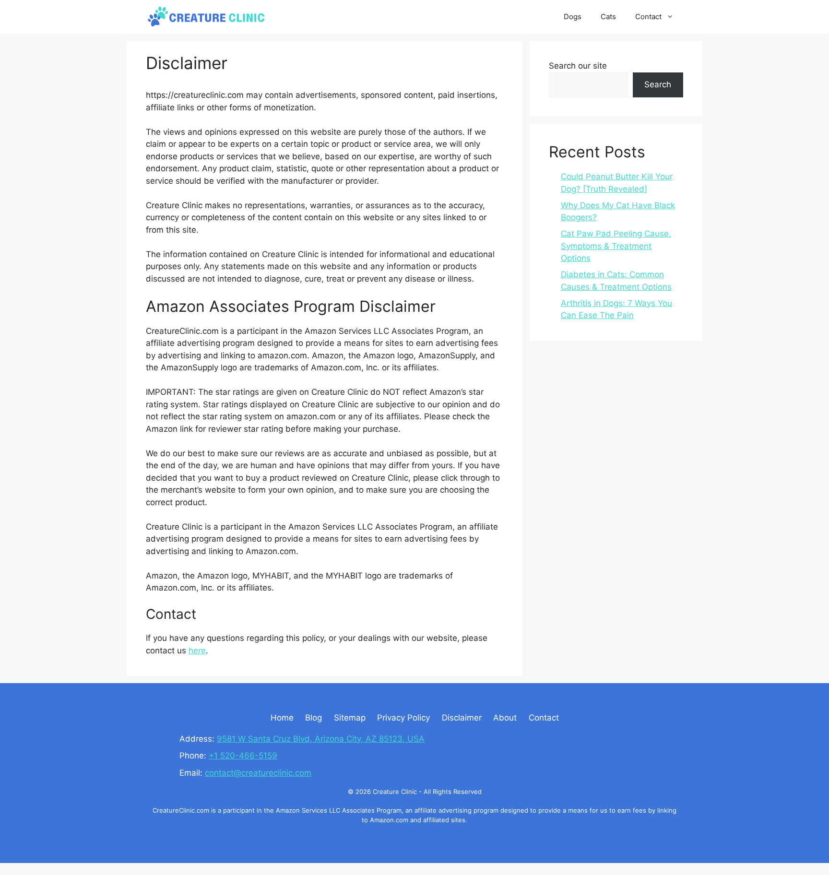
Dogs (572, 16)
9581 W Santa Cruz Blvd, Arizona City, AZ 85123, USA (321, 739)
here (197, 650)
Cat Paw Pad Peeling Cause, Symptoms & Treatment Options (616, 246)
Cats (608, 16)
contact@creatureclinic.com (258, 773)
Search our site (578, 66)
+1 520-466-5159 (243, 755)
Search (657, 84)
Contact (648, 16)
